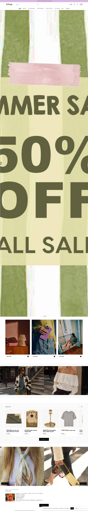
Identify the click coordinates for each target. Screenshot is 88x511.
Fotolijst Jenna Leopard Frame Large (31, 431)
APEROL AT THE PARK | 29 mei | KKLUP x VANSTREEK (29, 493)
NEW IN (24, 8)
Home (20, 8)
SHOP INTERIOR (40, 8)
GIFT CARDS (57, 8)
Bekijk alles (43, 505)
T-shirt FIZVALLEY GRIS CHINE (68, 430)
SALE (63, 8)
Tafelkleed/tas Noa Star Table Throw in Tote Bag (12, 431)
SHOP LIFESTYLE (49, 8)
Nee (76, 508)
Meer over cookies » (82, 508)
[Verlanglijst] (77, 4)
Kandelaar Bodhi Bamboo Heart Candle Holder (49, 431)
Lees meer (18, 501)
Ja (72, 508)
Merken (67, 8)
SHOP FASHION (31, 8)
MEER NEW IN (43, 439)
